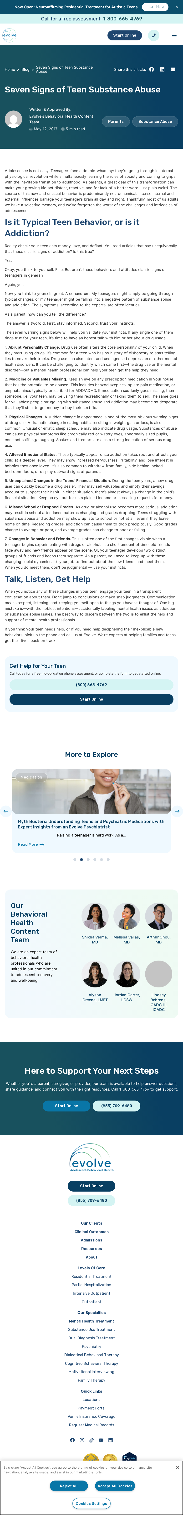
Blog (25, 69)
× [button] (177, 7)
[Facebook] (72, 1440)
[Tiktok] (91, 1440)
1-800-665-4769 (122, 19)
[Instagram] (82, 1440)
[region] (91, 1488)
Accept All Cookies (115, 1486)
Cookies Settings (91, 1503)
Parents (116, 121)
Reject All (68, 1486)
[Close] (178, 1467)
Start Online (124, 35)
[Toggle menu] (174, 35)
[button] (151, 69)
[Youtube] (101, 1440)
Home (10, 69)
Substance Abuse (155, 121)
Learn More (155, 7)
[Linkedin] (110, 1440)
